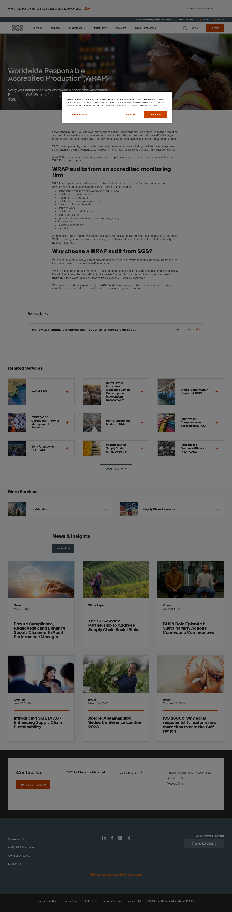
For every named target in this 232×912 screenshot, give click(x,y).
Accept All (156, 114)
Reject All (130, 114)
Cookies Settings (78, 114)
